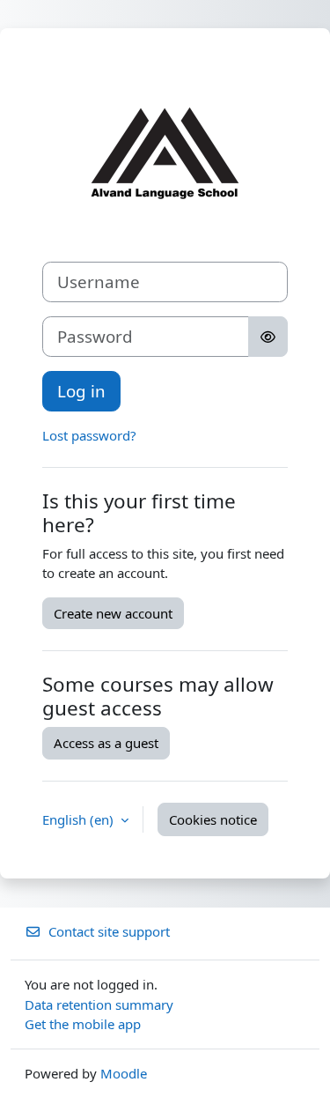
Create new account (113, 613)
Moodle (123, 1073)
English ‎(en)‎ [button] (79, 819)
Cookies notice (213, 819)
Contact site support (109, 931)
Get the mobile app (83, 1024)
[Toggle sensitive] (268, 336)
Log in (81, 391)
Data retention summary (99, 1004)
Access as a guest (106, 743)
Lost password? (89, 435)
